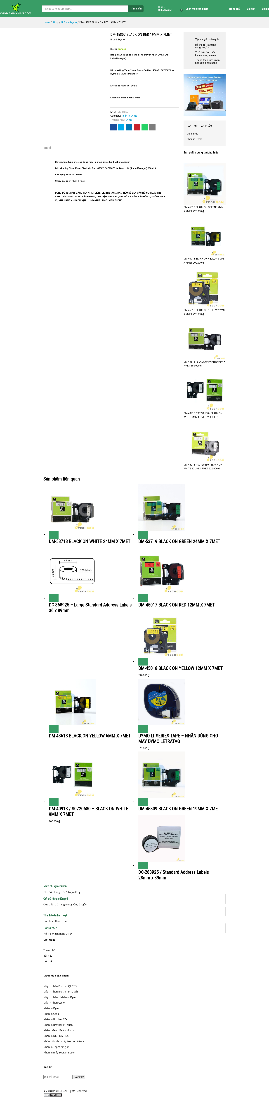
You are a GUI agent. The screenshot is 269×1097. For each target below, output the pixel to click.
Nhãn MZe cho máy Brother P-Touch (64, 1041)
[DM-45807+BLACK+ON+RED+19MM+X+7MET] (121, 127)
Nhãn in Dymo (129, 115)
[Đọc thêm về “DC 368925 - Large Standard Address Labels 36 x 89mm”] (54, 598)
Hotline (161, 7)
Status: (113, 49)
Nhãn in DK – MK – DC (56, 1036)
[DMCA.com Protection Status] (134, 1095)
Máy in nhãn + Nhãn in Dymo (60, 997)
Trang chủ (234, 9)
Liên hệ (47, 961)
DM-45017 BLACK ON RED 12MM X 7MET (176, 605)
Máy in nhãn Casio (54, 1002)
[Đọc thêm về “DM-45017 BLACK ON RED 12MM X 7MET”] (143, 598)
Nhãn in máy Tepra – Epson (59, 1052)
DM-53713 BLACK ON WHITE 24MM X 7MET (89, 541)
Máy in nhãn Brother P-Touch (60, 991)
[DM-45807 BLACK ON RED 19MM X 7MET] (113, 127)
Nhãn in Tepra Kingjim (56, 1047)
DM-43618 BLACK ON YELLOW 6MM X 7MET (90, 735)
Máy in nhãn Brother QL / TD (60, 986)
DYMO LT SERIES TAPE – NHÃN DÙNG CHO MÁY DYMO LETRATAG (178, 738)
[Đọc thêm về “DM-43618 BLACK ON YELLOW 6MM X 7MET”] (54, 729)
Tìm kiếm (136, 8)
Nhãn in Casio (51, 1014)
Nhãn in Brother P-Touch (58, 1025)
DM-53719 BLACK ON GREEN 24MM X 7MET (179, 541)
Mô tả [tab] (47, 147)
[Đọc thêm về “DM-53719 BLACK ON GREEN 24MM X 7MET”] (143, 535)
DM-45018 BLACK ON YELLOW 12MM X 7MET (180, 668)
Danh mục (192, 133)
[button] (143, 662)
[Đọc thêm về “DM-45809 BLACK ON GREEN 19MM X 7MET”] (143, 802)
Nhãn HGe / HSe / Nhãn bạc (59, 1030)
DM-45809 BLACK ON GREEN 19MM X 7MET (179, 808)
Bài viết (251, 9)
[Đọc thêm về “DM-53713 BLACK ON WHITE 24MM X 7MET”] (54, 535)
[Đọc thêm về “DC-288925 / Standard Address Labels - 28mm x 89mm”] (143, 865)
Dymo (121, 39)
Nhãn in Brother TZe (55, 1019)
